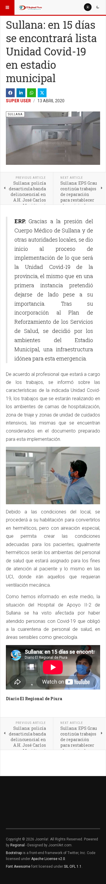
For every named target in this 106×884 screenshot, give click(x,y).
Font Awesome (18, 866)
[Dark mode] (98, 7)
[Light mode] (88, 7)
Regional (17, 845)
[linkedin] (20, 92)
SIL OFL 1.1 (73, 866)
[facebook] (10, 92)
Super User (18, 100)
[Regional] (30, 7)
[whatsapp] (31, 92)
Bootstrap (14, 853)
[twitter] (42, 92)
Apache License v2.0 (48, 859)
